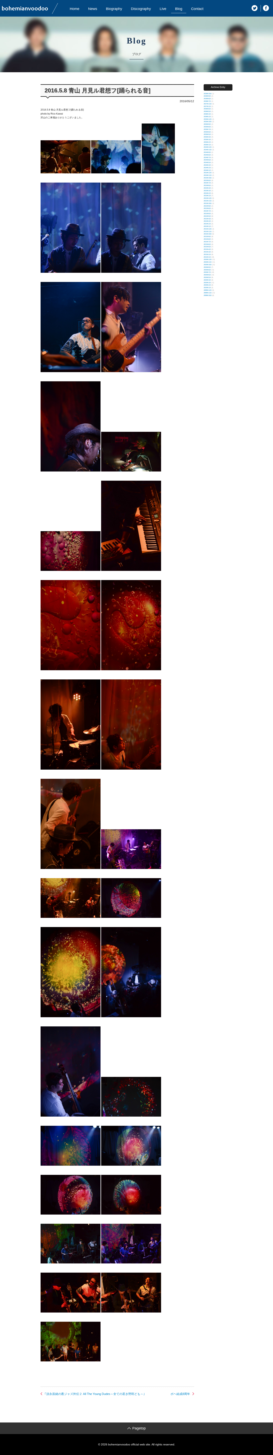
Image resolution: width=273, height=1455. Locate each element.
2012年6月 (207, 213)
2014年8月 (207, 155)
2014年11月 (208, 150)
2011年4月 (207, 249)
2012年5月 (207, 216)
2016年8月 (207, 109)
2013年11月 (208, 175)
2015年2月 (207, 142)
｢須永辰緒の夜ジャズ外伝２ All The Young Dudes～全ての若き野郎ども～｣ (95, 1394)
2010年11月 (208, 262)
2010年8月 (207, 270)
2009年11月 (208, 293)
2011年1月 (207, 257)
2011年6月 (207, 244)
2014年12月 (208, 147)
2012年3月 (207, 221)
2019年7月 (207, 101)
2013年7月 (207, 183)
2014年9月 (207, 152)
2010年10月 (208, 265)
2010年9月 (207, 267)
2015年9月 (207, 124)
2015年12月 (208, 119)
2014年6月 (207, 160)
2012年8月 (207, 208)
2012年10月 (208, 203)
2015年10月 (208, 122)
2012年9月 (207, 206)
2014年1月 (207, 170)
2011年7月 (207, 242)
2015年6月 (207, 132)
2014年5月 (207, 162)
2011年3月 (207, 252)
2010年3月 (207, 283)
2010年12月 (208, 259)
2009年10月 (208, 295)
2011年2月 (207, 254)
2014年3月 (207, 165)
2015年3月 (207, 139)
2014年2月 (207, 168)
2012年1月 (207, 226)
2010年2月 (207, 285)
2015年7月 (207, 129)
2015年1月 (207, 145)
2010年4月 (207, 280)
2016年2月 (207, 117)
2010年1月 (207, 288)
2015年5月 (207, 134)
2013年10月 (208, 178)
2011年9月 (207, 236)
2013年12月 (208, 173)
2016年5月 (207, 111)
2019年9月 (207, 96)
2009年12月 (208, 290)
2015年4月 (207, 137)
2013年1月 (207, 196)
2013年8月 (207, 180)
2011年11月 (208, 231)
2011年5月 (207, 247)
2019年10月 (208, 94)
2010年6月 (207, 275)
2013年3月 (207, 191)
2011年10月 (208, 234)
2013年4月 (207, 188)
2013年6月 (207, 185)
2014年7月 (207, 157)
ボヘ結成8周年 (180, 1394)
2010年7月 (207, 272)
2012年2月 (207, 224)
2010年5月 (207, 277)
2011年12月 (208, 229)
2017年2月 (207, 106)
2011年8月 (207, 239)
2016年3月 (207, 114)
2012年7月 (207, 211)
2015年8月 (207, 127)
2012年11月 (208, 201)
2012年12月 (208, 198)
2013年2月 (207, 193)
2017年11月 (208, 104)
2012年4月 (207, 219)
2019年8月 (207, 99)
